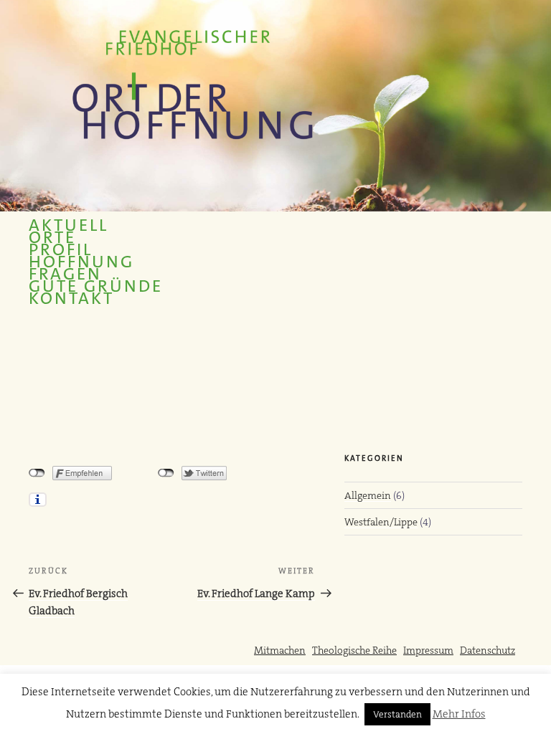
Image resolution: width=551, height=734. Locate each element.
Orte (52, 237)
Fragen (65, 274)
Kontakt (71, 298)
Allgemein (367, 495)
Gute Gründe (96, 286)
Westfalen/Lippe (381, 521)
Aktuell (68, 225)
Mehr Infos (459, 714)
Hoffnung (81, 262)
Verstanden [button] (397, 714)
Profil (61, 249)
